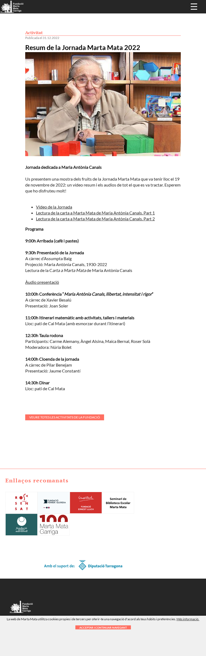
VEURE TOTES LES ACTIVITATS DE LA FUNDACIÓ (64, 417)
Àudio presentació (42, 282)
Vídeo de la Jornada (54, 206)
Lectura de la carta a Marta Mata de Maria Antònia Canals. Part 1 (95, 212)
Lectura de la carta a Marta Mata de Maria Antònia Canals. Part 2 (95, 218)
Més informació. (187, 619)
